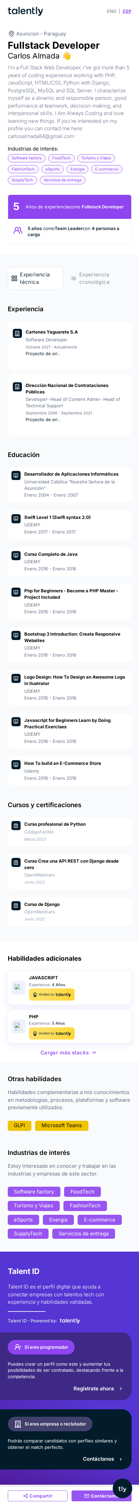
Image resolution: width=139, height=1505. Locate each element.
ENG (111, 11)
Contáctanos (98, 1459)
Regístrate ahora (94, 1388)
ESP (127, 11)
